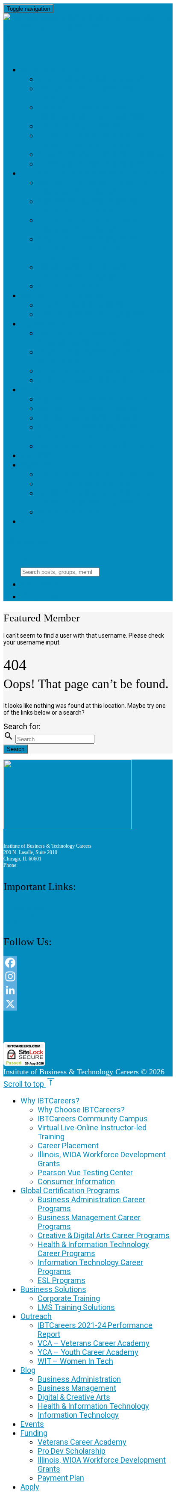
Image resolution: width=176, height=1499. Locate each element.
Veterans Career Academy (99, 474)
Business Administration (93, 398)
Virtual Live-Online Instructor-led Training (94, 112)
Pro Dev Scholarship (85, 483)
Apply (33, 521)
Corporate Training (83, 304)
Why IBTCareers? (58, 69)
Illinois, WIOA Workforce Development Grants (95, 140)
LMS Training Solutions (91, 314)
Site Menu (31, 541)
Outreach (43, 323)
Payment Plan (69, 511)
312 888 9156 (33, 865)
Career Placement (80, 125)
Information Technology (95, 445)
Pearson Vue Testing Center (102, 154)
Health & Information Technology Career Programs (88, 248)
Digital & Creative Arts (91, 417)
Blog (32, 389)
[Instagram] (88, 976)
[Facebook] (88, 963)
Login (40, 596)
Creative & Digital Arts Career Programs (91, 225)
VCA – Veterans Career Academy (94, 1343)
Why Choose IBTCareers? (93, 78)
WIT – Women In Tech (83, 379)
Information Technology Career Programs (95, 272)
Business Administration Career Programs (93, 187)
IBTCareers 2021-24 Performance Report (85, 337)
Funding (39, 464)
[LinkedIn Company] (88, 990)
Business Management (88, 408)
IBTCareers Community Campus (93, 1118)
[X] (88, 1004)
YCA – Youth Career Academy (104, 370)
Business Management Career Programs (88, 206)
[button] (88, 1026)
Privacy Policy (18, 914)
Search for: (22, 726)
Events (37, 455)
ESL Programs (69, 285)
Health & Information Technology (88, 432)
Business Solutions (64, 295)
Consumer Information (90, 163)
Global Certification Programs (93, 173)
